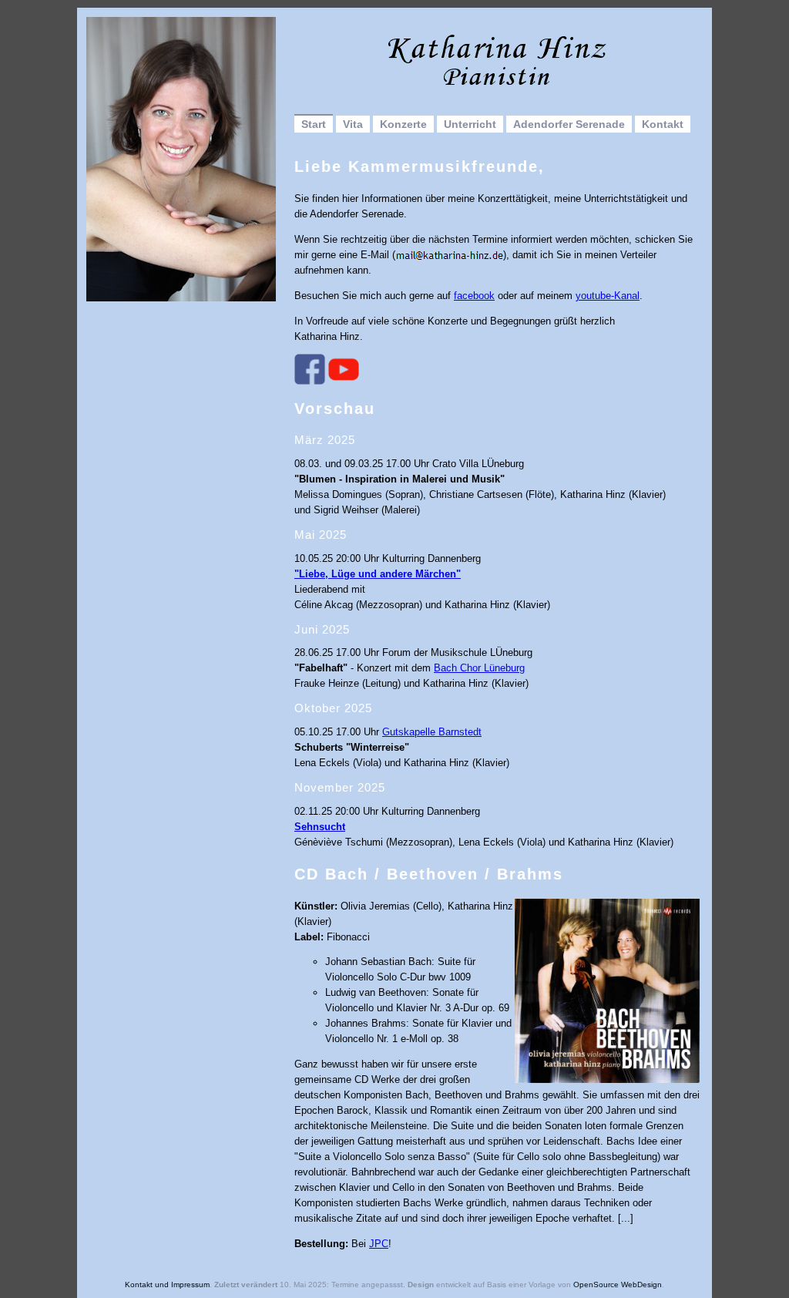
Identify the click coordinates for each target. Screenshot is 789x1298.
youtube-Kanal (608, 295)
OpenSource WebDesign (617, 1284)
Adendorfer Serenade (569, 124)
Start (313, 124)
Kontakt (662, 124)
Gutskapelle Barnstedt (432, 732)
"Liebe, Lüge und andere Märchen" (377, 574)
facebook (474, 295)
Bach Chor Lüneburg (479, 668)
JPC (378, 1243)
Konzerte (403, 124)
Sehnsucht (319, 826)
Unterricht (470, 124)
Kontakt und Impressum (167, 1284)
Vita (353, 124)
